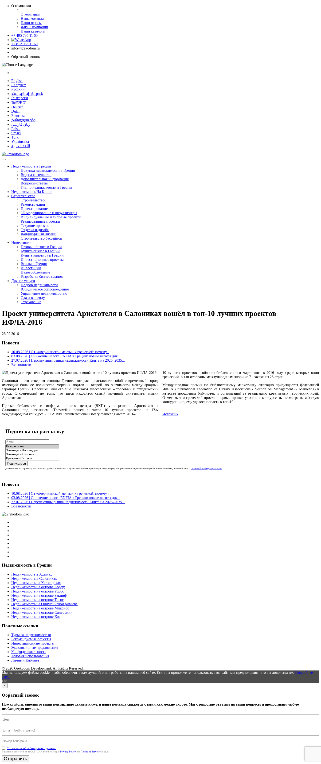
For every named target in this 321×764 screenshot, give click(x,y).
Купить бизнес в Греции (40, 251)
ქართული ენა (23, 120)
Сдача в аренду (33, 298)
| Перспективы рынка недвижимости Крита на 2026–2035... (68, 360)
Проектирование (34, 209)
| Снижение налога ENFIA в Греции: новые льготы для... (65, 356)
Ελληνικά (18, 85)
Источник (170, 414)
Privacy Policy (68, 751)
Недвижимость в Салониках (34, 578)
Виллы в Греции (34, 264)
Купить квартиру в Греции (42, 255)
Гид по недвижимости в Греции (46, 187)
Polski (15, 129)
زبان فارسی (20, 125)
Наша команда (32, 18)
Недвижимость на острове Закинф (39, 595)
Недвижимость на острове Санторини (42, 612)
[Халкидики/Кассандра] (32, 451)
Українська (20, 141)
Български (19, 98)
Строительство (23, 196)
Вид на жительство (36, 175)
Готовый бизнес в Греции (41, 247)
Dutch (15, 111)
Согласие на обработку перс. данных (31, 748)
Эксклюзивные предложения (34, 648)
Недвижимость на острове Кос (35, 617)
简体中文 (18, 102)
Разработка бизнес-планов (42, 276)
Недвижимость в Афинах (31, 574)
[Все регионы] (32, 447)
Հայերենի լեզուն (27, 94)
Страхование (31, 302)
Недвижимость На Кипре (31, 192)
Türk (15, 137)
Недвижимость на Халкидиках (36, 583)
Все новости (21, 365)
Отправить (15, 758)
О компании (30, 14)
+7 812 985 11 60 (24, 44)
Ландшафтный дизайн (38, 234)
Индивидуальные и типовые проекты (51, 217)
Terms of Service (90, 751)
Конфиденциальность (28, 652)
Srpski (16, 133)
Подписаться (16, 463)
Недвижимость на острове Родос (37, 591)
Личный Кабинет (25, 660)
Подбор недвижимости (39, 285)
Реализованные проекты (40, 221)
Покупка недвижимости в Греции (48, 170)
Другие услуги (23, 281)
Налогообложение (35, 272)
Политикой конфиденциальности (206, 468)
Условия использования (30, 656)
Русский (18, 89)
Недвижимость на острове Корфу (38, 587)
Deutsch (17, 107)
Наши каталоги (33, 31)
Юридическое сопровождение (45, 289)
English (17, 81)
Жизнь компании (34, 27)
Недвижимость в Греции (31, 166)
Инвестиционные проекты (42, 259)
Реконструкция (33, 204)
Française (18, 116)
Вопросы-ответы (34, 183)
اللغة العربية (20, 146)
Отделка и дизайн (35, 230)
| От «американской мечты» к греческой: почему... (60, 352)
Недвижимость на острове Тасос (37, 600)
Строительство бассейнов (41, 238)
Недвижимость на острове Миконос (40, 608)
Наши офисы (31, 23)
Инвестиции (21, 243)
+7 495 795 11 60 (24, 35)
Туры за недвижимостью (31, 635)
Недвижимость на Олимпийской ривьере (44, 604)
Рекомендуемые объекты (31, 639)
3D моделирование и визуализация (49, 213)
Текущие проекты (35, 226)
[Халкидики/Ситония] (32, 455)
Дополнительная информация (45, 179)
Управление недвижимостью (44, 293)
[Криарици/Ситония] (32, 459)
